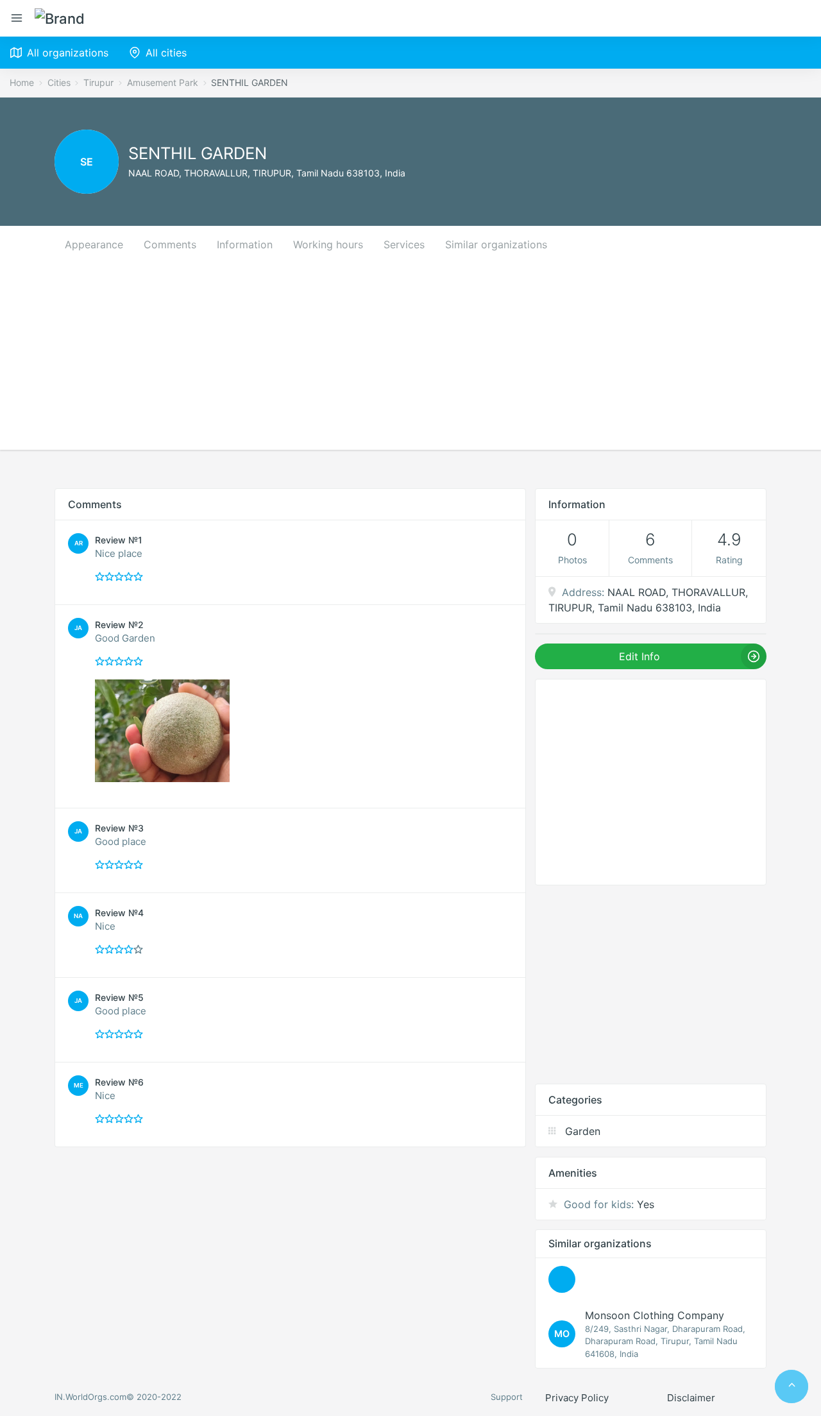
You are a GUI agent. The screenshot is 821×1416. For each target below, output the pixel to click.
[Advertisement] (410, 360)
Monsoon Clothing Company (654, 1315)
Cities (59, 82)
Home (22, 82)
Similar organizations (496, 244)
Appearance (94, 244)
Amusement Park (162, 82)
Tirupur (98, 82)
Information (245, 244)
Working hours (328, 244)
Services (404, 244)
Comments (170, 244)
